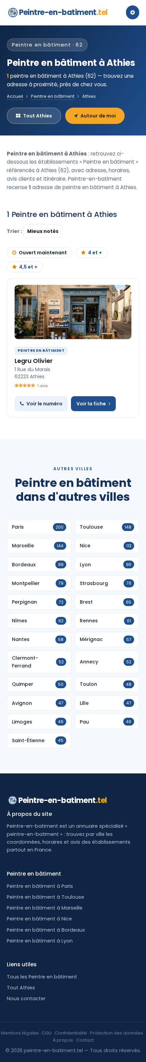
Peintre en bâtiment (52, 96)
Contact (85, 1040)
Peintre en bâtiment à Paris (40, 886)
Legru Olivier (34, 360)
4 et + (95, 252)
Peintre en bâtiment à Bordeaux (46, 930)
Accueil (15, 96)
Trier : (15, 231)
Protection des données (116, 1033)
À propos (63, 1040)
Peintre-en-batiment (63, 12)
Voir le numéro (44, 403)
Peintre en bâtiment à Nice (39, 918)
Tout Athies (37, 115)
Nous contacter (26, 998)
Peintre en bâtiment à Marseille (45, 907)
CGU (47, 1033)
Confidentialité (71, 1033)
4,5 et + (28, 266)
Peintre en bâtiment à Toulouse (45, 897)
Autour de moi (98, 115)
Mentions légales (20, 1033)
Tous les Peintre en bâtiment (42, 976)
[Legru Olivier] (73, 312)
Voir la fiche (91, 403)
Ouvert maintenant (43, 252)
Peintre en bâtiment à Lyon (40, 940)
